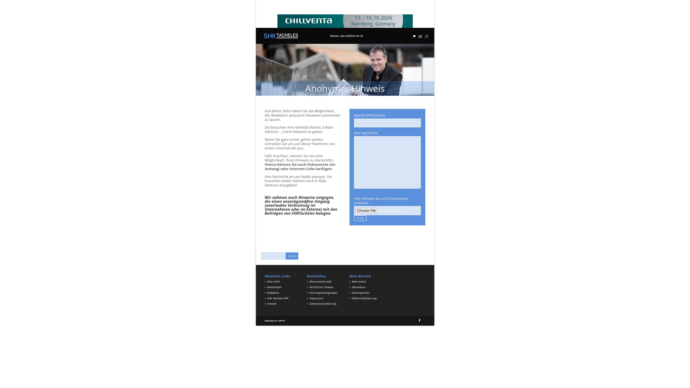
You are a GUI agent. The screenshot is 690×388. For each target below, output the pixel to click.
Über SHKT (273, 281)
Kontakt (271, 303)
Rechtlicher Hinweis (322, 287)
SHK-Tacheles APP (277, 298)
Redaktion (273, 292)
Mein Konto (359, 281)
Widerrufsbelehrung (364, 298)
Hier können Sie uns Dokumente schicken (381, 200)
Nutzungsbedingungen (323, 292)
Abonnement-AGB (320, 281)
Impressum (316, 298)
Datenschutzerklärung (323, 303)
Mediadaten (274, 287)
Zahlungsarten (361, 292)
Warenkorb (358, 287)
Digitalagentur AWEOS (275, 320)
